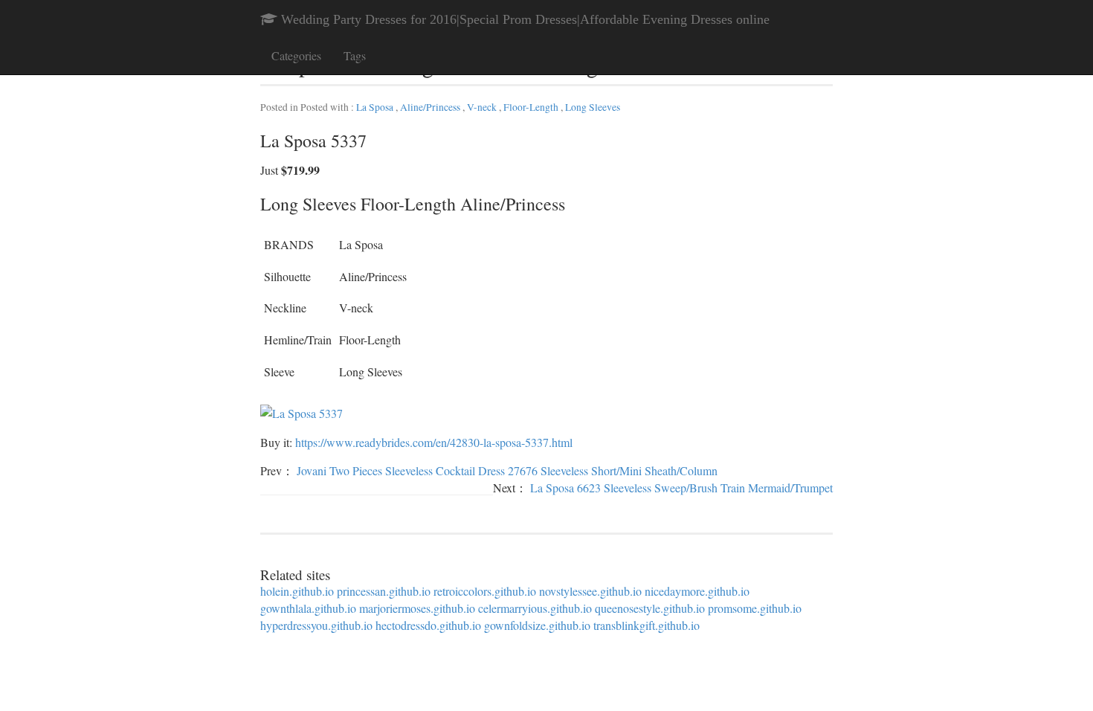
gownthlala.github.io (308, 608)
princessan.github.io (384, 591)
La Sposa (376, 107)
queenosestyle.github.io (650, 608)
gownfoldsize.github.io (537, 625)
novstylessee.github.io (590, 591)
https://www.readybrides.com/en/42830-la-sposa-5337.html (434, 442)
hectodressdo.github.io (428, 625)
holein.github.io (297, 591)
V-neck (483, 107)
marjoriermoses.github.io (417, 608)
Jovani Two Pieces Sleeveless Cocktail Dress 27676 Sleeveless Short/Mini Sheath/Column (507, 470)
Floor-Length (532, 107)
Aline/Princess (431, 107)
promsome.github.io (755, 608)
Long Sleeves (592, 107)
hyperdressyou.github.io (316, 625)
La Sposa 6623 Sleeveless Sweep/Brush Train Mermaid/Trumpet (681, 487)
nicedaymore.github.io (697, 591)
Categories (296, 55)
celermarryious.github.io (535, 608)
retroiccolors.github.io (484, 591)
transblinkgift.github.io (646, 625)
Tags (355, 55)
